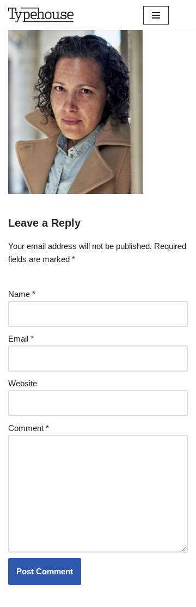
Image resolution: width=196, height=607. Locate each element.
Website (22, 383)
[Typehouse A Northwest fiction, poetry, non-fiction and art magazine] (41, 15)
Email (21, 338)
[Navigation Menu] (156, 15)
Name (21, 294)
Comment (28, 428)
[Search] (178, 15)
